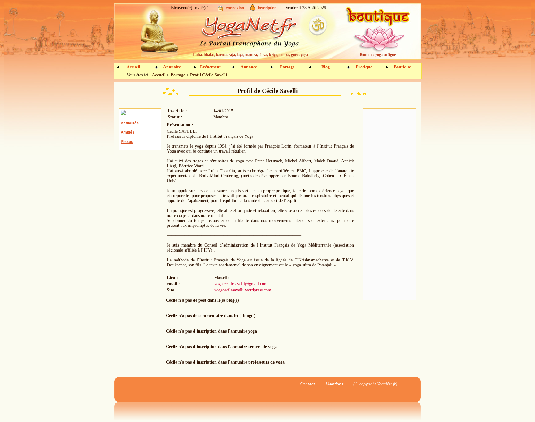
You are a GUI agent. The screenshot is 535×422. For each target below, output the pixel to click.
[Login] (220, 9)
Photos (127, 142)
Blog (325, 67)
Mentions (335, 383)
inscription (267, 8)
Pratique (364, 67)
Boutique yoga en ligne (378, 55)
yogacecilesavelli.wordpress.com (242, 290)
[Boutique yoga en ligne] (377, 34)
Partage (287, 67)
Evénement (210, 67)
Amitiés (127, 132)
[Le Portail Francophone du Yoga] (254, 34)
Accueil (133, 67)
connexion (235, 8)
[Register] (252, 9)
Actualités (130, 123)
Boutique (402, 67)
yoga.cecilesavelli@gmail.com (241, 284)
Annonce (249, 67)
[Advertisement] (389, 204)
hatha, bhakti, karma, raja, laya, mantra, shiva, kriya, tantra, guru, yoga (250, 55)
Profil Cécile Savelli (208, 75)
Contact (307, 383)
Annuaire (172, 67)
